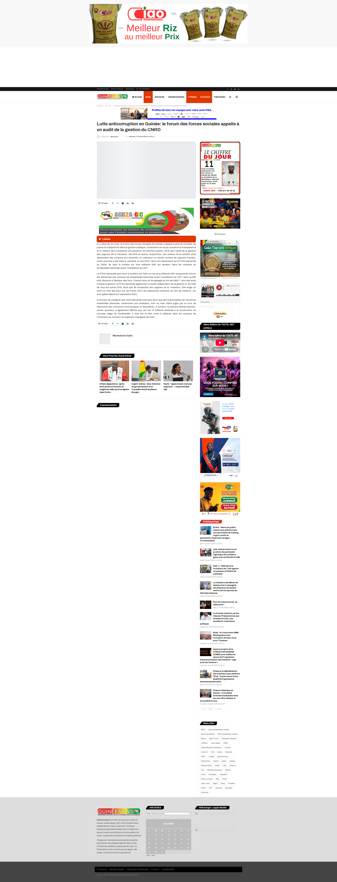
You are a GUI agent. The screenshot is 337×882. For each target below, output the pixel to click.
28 (188, 848)
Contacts (155, 869)
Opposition (223, 774)
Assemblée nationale (229, 739)
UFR (210, 788)
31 (162, 852)
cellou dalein (215, 743)
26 (175, 848)
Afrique (203, 739)
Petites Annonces (143, 89)
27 (181, 848)
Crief (212, 752)
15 (149, 843)
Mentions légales (117, 869)
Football (211, 756)
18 (168, 843)
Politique (192, 97)
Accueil (138, 97)
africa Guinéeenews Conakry (218, 730)
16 (156, 843)
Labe (224, 765)
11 (168, 839)
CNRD (225, 743)
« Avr (148, 855)
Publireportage (103, 89)
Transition (231, 783)
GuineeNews (204, 306)
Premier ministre (206, 779)
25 (168, 848)
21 (188, 843)
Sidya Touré (205, 783)
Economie (205, 97)
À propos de (102, 869)
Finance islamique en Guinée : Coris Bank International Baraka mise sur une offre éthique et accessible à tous (219, 695)
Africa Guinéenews (207, 734)
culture (219, 752)
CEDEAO (204, 743)
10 (162, 839)
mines (203, 774)
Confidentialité (168, 869)
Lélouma (232, 765)
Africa (203, 730)
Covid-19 (204, 752)
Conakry (228, 747)
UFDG (203, 788)
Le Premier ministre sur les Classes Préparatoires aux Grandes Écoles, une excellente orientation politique (219, 618)
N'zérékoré (212, 774)
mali (202, 770)
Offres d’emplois (117, 89)
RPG (217, 779)
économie (204, 792)
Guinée (216, 761)
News (148, 97)
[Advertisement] (168, 67)
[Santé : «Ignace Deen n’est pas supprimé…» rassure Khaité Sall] (178, 371)
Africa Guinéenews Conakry (227, 734)
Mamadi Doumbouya (214, 770)
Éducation (228, 788)
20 (181, 843)
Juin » (153, 855)
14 (188, 839)
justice (224, 761)
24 (162, 848)
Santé (224, 779)
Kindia (217, 765)
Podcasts (212, 306)
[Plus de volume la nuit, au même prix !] (205, 605)
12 (175, 839)
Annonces (159, 97)
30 (156, 852)
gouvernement (222, 756)
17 (162, 843)
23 (156, 848)
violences (218, 788)
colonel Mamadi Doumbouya (211, 747)
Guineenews (205, 761)
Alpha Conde (213, 739)
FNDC (203, 756)
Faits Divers (219, 97)
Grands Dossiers (176, 97)
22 (149, 848)
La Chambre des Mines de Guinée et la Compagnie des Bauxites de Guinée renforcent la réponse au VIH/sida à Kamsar (219, 587)
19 (175, 843)
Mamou (228, 770)
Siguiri (215, 783)
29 (149, 852)
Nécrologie (130, 89)
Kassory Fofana (206, 765)
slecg (223, 783)
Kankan (232, 761)
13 (181, 839)
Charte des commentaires (137, 869)
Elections (229, 752)
